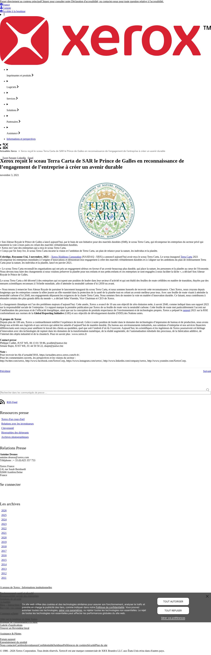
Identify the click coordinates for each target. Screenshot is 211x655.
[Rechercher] (105, 144)
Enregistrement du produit (13, 642)
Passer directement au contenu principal (20, 1)
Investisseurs (31, 645)
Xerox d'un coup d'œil (13, 419)
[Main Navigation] (105, 148)
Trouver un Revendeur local (14, 628)
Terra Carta (186, 256)
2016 (4, 555)
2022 (4, 528)
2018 (4, 546)
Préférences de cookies (75, 645)
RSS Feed (12, 402)
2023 (4, 524)
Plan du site (101, 645)
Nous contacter (8, 645)
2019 (4, 542)
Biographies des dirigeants (15, 432)
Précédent (5, 371)
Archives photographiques (15, 437)
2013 (4, 569)
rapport (186, 310)
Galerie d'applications (11, 625)
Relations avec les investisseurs (17, 423)
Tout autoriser (173, 601)
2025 (4, 515)
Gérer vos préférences (173, 617)
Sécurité (91, 645)
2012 (4, 573)
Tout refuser (173, 610)
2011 (3, 577)
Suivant (207, 371)
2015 (4, 560)
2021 (4, 533)
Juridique (58, 645)
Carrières (20, 645)
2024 (4, 519)
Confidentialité (46, 645)
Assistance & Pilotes (10, 633)
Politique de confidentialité (110, 607)
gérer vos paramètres (70, 610)
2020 (4, 537)
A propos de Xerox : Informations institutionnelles (26, 587)
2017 (4, 551)
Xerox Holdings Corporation (66, 256)
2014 (4, 564)
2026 (4, 510)
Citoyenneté (7, 428)
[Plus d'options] (105, 14)
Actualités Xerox (8, 151)
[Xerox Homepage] (105, 64)
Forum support (7, 639)
